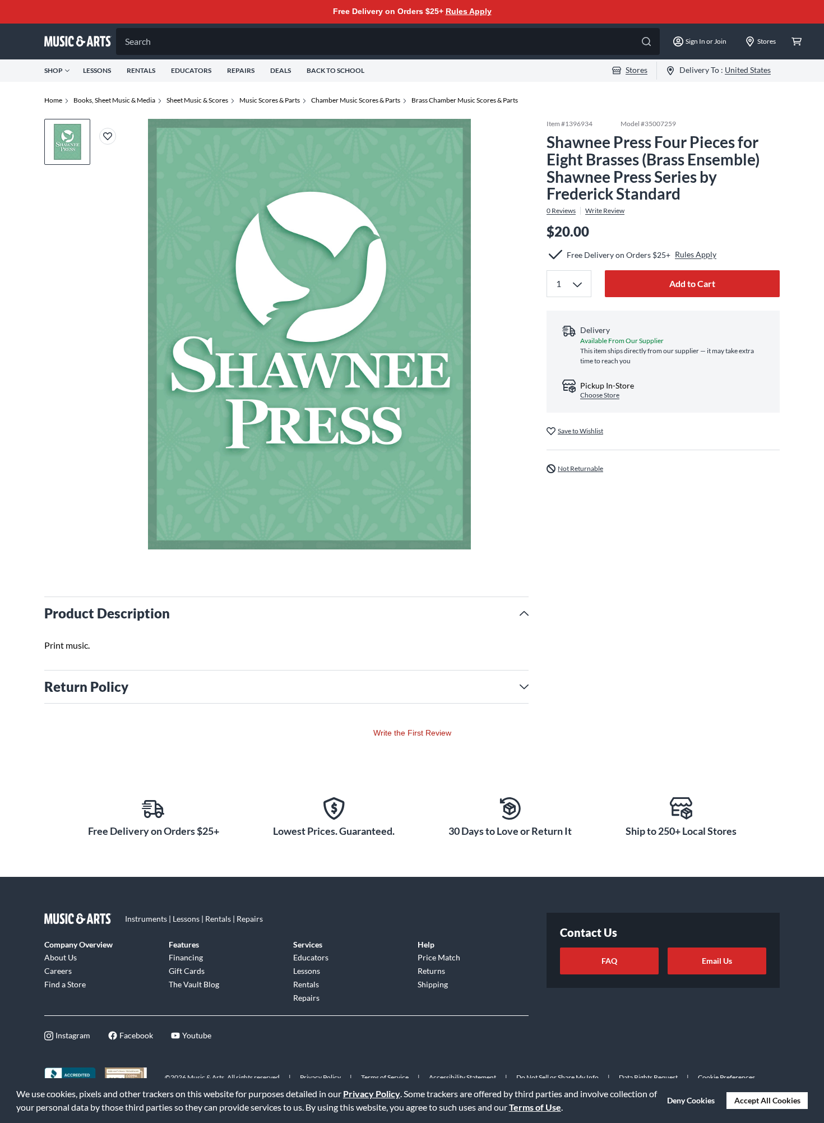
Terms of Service (385, 1077)
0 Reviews (561, 211)
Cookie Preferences (726, 1077)
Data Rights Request (648, 1077)
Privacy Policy (371, 1093)
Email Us (717, 960)
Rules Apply (469, 11)
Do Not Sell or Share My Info (557, 1077)
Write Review (604, 211)
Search (138, 41)
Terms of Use (535, 1107)
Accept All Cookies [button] (767, 1100)
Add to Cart (692, 283)
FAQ (609, 960)
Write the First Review (412, 732)
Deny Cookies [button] (691, 1100)
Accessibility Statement (462, 1077)
